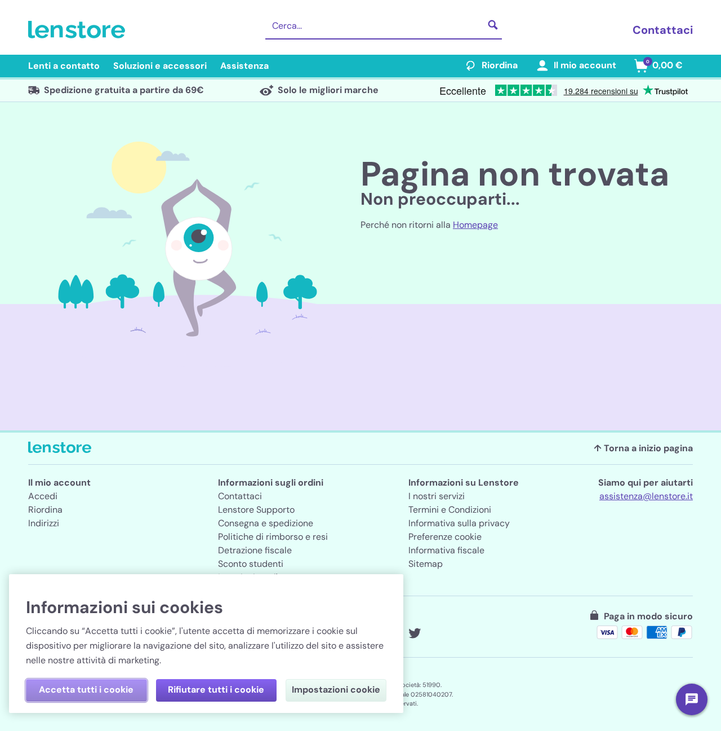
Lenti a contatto (64, 66)
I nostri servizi (436, 496)
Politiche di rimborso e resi (273, 537)
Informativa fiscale (446, 550)
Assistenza (244, 66)
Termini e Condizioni (449, 510)
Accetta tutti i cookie (86, 689)
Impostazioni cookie (336, 689)
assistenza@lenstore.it (646, 496)
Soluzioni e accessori (160, 66)
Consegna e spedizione (265, 523)
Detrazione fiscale (255, 550)
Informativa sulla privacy (459, 523)
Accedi (42, 496)
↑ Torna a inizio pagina (643, 448)
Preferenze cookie (445, 537)
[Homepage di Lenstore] (79, 30)
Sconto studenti (250, 564)
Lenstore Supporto (256, 510)
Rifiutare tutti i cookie (216, 689)
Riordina (500, 65)
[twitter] (414, 633)
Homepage (475, 225)
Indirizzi (43, 523)
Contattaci (663, 30)
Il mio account (585, 65)
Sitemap (425, 564)
